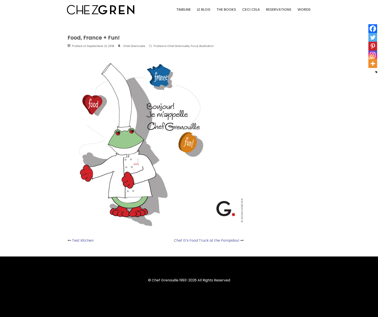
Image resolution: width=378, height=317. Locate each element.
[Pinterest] (372, 46)
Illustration (206, 46)
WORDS (304, 9)
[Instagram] (372, 54)
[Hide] (376, 72)
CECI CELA (251, 9)
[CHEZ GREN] (100, 9)
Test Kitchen (83, 240)
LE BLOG (203, 9)
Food (194, 46)
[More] (372, 63)
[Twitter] (372, 37)
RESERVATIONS (278, 9)
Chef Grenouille (134, 46)
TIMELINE (183, 9)
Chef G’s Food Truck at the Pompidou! (206, 240)
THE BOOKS (226, 9)
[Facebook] (372, 28)
